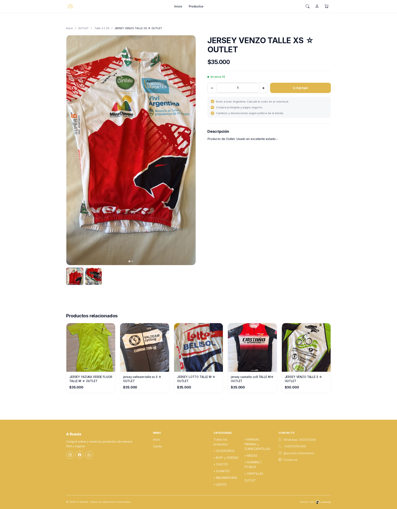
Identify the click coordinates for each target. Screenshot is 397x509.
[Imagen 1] (74, 276)
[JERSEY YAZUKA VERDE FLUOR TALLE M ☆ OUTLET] (90, 347)
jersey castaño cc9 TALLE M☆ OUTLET (252, 379)
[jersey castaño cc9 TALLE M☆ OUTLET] (252, 347)
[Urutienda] (323, 502)
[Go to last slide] (73, 150)
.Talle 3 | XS (101, 28)
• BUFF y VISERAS (226, 457)
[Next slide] (189, 150)
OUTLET (83, 28)
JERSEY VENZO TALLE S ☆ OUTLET (303, 379)
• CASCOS (221, 464)
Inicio (178, 6)
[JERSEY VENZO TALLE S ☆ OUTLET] (306, 347)
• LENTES (220, 484)
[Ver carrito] (326, 6)
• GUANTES (222, 471)
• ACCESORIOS (224, 451)
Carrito (157, 446)
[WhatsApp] (89, 455)
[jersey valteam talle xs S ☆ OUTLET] (144, 347)
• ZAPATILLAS (253, 473)
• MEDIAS (250, 455)
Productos (196, 6)
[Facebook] (80, 455)
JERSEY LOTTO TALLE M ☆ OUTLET (196, 379)
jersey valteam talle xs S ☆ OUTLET (142, 379)
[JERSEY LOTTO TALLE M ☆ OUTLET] (198, 347)
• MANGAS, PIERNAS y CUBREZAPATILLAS (257, 444)
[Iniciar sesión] (317, 6)
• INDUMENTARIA (225, 477)
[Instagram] (70, 455)
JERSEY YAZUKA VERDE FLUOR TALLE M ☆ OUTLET (90, 379)
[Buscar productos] (307, 6)
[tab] (129, 261)
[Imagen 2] (93, 276)
